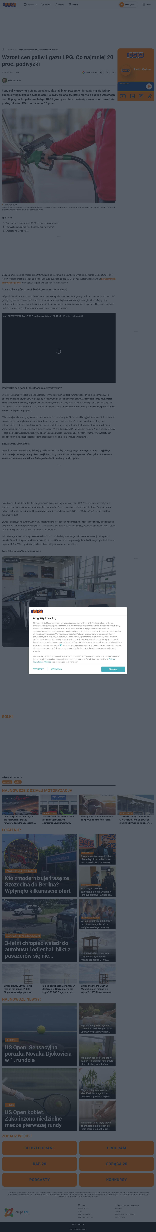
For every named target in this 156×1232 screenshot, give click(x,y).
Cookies (47, 662)
